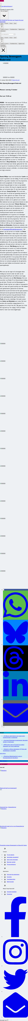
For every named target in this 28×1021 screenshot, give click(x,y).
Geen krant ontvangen (12, 859)
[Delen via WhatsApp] (15, 619)
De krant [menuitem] (21, 20)
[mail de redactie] (15, 1017)
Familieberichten (11, 879)
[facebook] (15, 936)
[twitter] (15, 991)
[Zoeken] (14, 34)
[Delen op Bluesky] (15, 644)
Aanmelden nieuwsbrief (12, 857)
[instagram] (15, 966)
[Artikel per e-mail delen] (15, 725)
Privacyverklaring (11, 864)
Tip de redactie (10, 855)
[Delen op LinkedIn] (15, 699)
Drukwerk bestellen (12, 892)
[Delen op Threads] (15, 670)
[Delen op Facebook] (3, 590)
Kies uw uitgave (4, 11)
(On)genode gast (15, 80)
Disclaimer (9, 894)
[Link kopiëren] (3, 727)
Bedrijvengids (10, 881)
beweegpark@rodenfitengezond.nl (12, 229)
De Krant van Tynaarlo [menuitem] (13, 20)
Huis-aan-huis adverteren (13, 874)
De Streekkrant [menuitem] (4, 20)
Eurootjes (9, 877)
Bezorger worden (11, 862)
